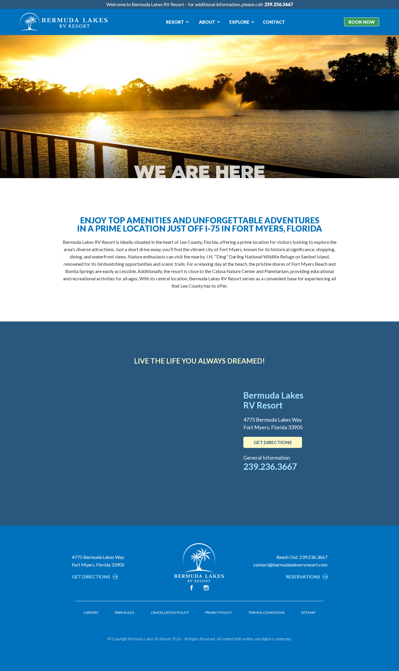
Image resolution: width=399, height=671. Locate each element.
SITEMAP (308, 612)
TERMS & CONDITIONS (266, 612)
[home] (63, 22)
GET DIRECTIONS (273, 442)
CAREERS (91, 612)
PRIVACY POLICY (218, 612)
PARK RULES (124, 612)
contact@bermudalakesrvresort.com (290, 564)
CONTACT (274, 22)
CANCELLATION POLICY (170, 612)
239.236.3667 (270, 466)
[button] (178, 22)
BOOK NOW (361, 22)
